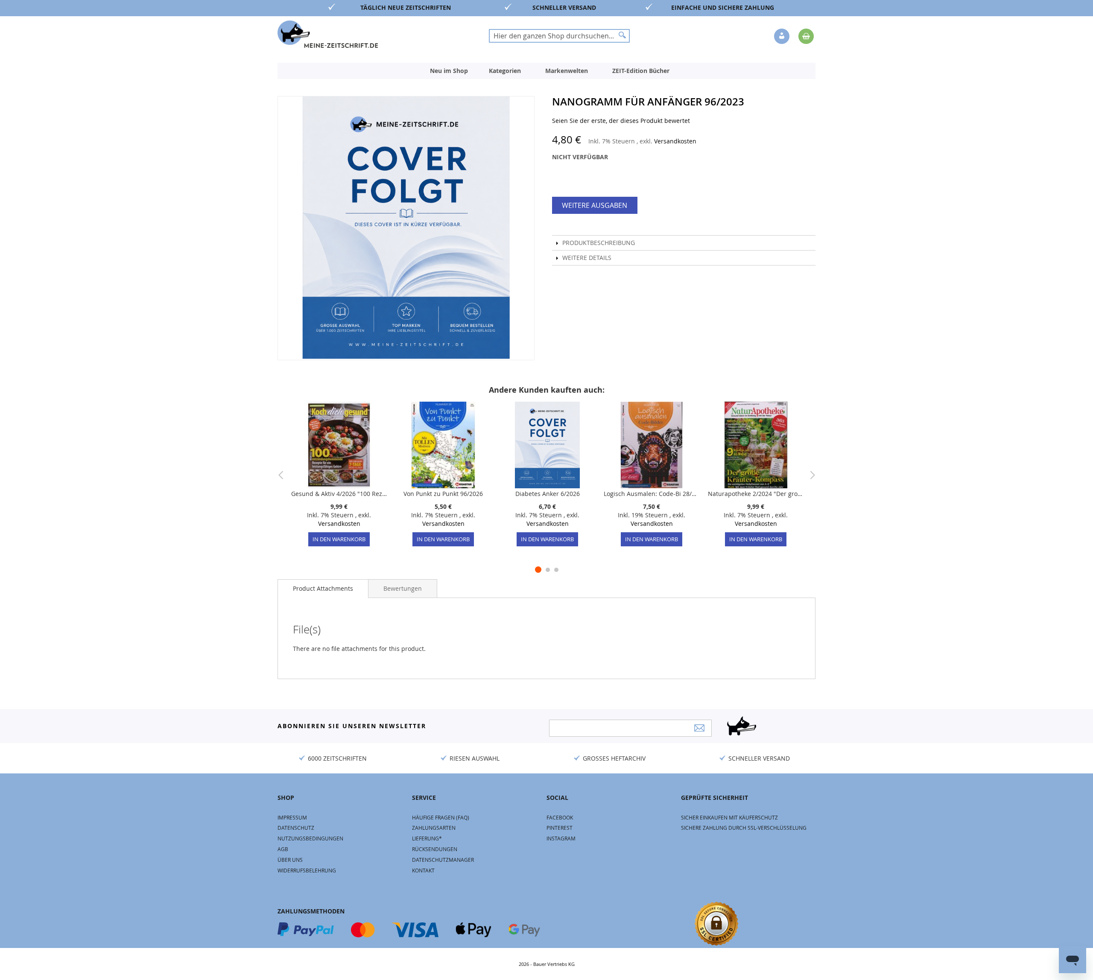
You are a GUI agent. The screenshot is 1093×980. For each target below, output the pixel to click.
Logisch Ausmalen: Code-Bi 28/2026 (651, 494)
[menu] (546, 71)
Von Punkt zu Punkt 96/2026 (443, 494)
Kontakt (423, 870)
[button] (782, 36)
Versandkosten (675, 141)
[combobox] (559, 36)
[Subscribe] (699, 728)
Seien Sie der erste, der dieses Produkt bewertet (621, 121)
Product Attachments (323, 588)
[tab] (323, 588)
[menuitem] (449, 71)
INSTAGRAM (561, 838)
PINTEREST (559, 827)
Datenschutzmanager (443, 859)
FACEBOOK (559, 817)
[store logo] (328, 34)
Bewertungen (402, 588)
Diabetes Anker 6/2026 (547, 494)
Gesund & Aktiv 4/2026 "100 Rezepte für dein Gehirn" (339, 494)
